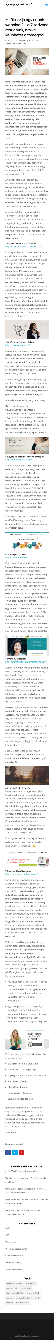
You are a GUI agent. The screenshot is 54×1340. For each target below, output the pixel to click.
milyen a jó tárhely (33, 1293)
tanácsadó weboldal (24, 1298)
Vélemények (11, 1242)
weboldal (9, 1303)
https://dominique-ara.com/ (19, 460)
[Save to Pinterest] (21, 1152)
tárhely (37, 1298)
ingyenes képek (25, 1288)
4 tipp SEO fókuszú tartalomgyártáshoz (22, 1171)
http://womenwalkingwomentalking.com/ (26, 662)
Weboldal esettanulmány (16, 1249)
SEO (7, 1235)
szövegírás (10, 1298)
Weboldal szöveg (13, 1262)
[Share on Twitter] (15, 1152)
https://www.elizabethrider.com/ (21, 874)
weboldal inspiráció (14, 1256)
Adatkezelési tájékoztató (27, 1336)
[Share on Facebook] (8, 1152)
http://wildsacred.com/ (17, 557)
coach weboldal (30, 1283)
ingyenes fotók (11, 1288)
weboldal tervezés (13, 1269)
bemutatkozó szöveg (13, 1283)
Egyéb (8, 1228)
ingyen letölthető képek (14, 1293)
